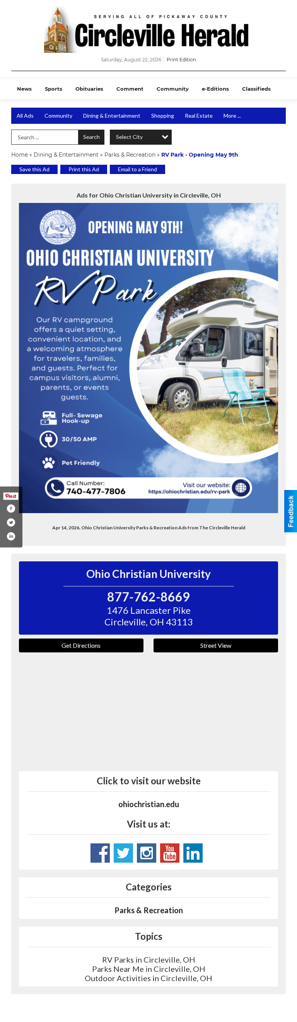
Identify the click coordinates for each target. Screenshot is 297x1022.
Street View (215, 645)
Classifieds (256, 89)
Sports (53, 89)
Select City (129, 136)
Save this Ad (34, 169)
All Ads (25, 115)
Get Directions (81, 645)
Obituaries (89, 89)
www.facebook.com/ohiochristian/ (100, 853)
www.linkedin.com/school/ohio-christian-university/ (193, 853)
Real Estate (199, 115)
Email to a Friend (137, 169)
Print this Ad (83, 169)
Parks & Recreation (129, 154)
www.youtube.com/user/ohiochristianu (169, 853)
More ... (232, 115)
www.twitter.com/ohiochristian (123, 853)
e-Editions (215, 89)
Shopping (162, 115)
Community (173, 89)
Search (91, 136)
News (24, 89)
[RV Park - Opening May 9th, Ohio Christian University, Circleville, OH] (148, 358)
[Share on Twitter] (11, 522)
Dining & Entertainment (111, 115)
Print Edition (181, 60)
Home (19, 154)
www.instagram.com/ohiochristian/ (146, 853)
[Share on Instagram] (11, 536)
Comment (129, 89)
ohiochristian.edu (148, 804)
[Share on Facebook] (11, 508)
